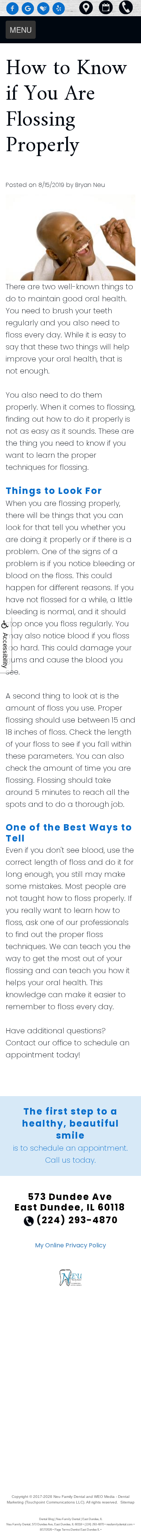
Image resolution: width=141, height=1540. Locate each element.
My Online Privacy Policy (70, 1245)
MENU (21, 29)
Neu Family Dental (69, 1496)
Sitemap (127, 1502)
